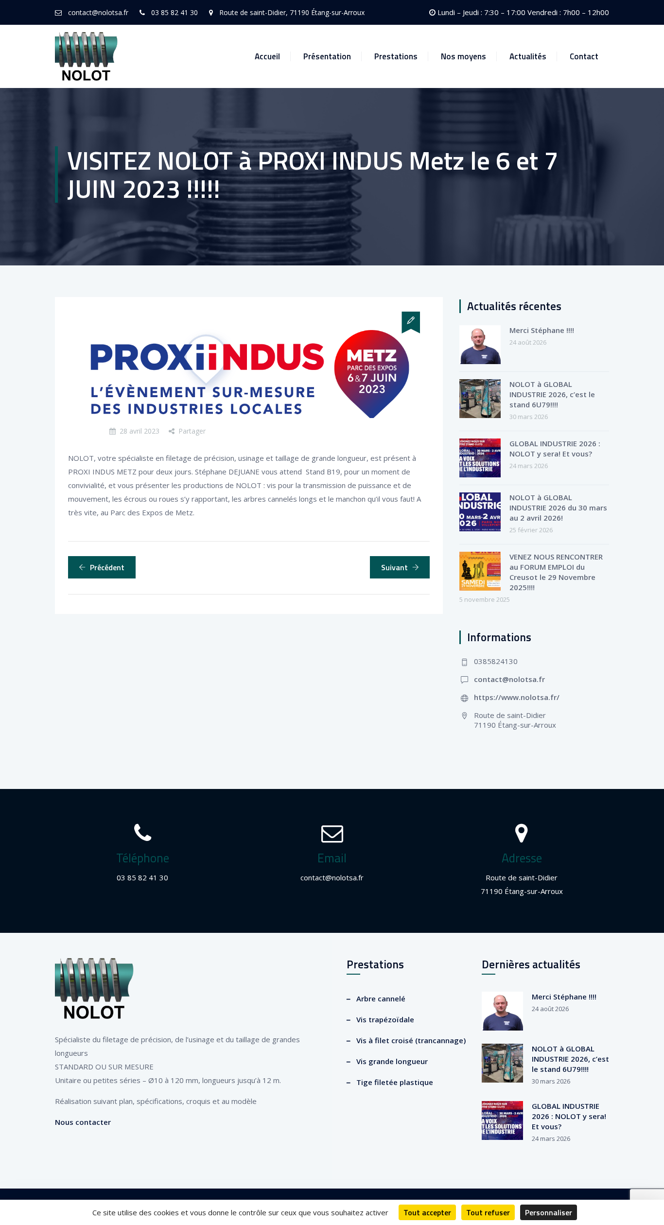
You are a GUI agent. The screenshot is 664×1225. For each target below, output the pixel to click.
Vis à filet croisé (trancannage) (411, 1040)
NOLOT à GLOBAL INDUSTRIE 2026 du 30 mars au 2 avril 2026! (558, 507)
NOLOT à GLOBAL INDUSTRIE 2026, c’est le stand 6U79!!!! (552, 394)
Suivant (394, 567)
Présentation (327, 56)
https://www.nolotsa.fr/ (516, 697)
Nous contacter (83, 1122)
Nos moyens (463, 56)
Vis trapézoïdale (385, 1019)
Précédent (107, 567)
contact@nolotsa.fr (509, 679)
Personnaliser (548, 1212)
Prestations (396, 56)
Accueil (267, 56)
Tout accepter (427, 1212)
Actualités (527, 56)
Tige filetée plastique (394, 1082)
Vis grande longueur (392, 1061)
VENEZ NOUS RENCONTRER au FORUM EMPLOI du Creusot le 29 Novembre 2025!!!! (556, 572)
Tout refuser (488, 1212)
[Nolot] (86, 56)
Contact (584, 56)
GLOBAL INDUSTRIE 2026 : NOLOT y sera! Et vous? (554, 448)
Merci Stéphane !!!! (541, 330)
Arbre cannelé (380, 998)
